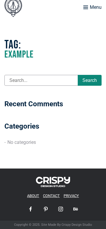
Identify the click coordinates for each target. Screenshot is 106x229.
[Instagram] (60, 209)
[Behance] (75, 209)
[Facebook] (30, 209)
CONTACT (51, 195)
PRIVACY (71, 195)
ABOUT (33, 195)
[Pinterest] (45, 209)
